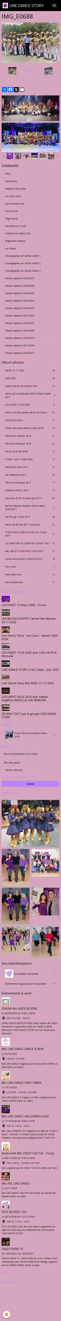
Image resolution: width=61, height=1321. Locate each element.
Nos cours (30, 566)
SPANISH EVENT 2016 (30, 490)
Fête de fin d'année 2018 (30, 436)
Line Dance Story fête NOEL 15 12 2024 (28, 683)
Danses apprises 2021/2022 (19, 315)
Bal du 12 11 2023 (30, 370)
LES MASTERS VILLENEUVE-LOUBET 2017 (30, 543)
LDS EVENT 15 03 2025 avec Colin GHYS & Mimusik (29, 654)
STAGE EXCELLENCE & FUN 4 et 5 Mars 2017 (30, 534)
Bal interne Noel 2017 (30, 467)
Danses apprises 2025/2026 (19, 285)
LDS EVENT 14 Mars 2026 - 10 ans (24, 605)
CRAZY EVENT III (12, 1249)
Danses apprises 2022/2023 (19, 308)
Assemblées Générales (34, 973)
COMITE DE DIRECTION (18, 233)
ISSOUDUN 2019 (30, 420)
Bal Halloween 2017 (30, 474)
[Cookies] (6, 1314)
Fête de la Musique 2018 (30, 443)
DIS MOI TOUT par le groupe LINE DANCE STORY (29, 715)
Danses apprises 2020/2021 (19, 323)
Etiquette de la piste (15, 188)
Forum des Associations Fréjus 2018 (30, 428)
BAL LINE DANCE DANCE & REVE (23, 1049)
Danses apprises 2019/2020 (19, 330)
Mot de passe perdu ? (28, 776)
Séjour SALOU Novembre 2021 (30, 386)
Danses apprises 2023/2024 (19, 300)
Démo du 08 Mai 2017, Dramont (30, 524)
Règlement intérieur (15, 240)
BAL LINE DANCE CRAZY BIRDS (21, 1083)
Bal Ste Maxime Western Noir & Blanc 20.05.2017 (30, 507)
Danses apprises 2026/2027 (19, 278)
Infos (7, 173)
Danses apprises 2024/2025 (19, 293)
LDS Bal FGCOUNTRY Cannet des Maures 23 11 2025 (29, 620)
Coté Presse (11, 211)
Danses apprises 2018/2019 (19, 338)
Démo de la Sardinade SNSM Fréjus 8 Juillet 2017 (30, 395)
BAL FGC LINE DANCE (16, 1183)
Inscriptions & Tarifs (15, 226)
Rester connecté (14, 770)
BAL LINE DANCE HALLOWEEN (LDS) (25, 1116)
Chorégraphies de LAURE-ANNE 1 (23, 255)
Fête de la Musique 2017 (30, 482)
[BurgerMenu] (54, 5)
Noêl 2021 (30, 378)
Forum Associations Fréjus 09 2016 (30, 559)
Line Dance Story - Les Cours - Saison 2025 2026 (30, 637)
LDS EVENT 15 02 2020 (30, 404)
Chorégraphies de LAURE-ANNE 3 (23, 270)
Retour (30, 71)
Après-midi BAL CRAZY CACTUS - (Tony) (28, 1153)
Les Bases (10, 248)
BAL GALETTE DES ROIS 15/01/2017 (30, 551)
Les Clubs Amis (13, 196)
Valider (30, 784)
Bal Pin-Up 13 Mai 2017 (30, 517)
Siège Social (11, 218)
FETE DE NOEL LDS (14, 1212)
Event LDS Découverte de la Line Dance (30, 412)
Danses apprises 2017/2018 (19, 345)
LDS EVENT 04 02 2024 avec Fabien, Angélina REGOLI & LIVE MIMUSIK (25, 698)
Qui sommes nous (14, 203)
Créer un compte (9, 776)
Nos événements (30, 582)
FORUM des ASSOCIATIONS (19, 1008)
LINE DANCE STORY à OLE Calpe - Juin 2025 (30, 670)
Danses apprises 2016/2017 (19, 352)
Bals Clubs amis (30, 574)
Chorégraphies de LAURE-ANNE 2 (23, 263)
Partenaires (11, 181)
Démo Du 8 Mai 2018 (30, 451)
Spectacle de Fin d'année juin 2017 (30, 498)
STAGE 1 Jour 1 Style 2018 (30, 459)
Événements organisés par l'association (30, 983)
